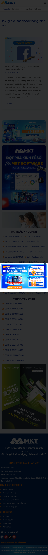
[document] (24, 277)
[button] (45, 264)
